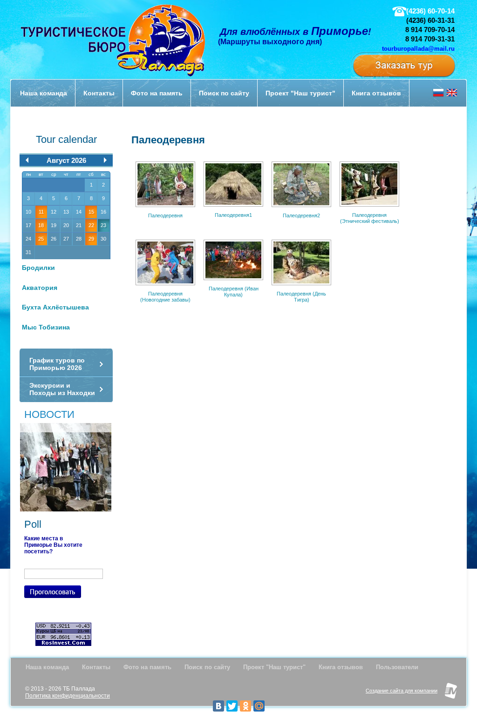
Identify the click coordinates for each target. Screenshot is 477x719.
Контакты (96, 667)
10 (28, 212)
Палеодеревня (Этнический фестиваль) (369, 218)
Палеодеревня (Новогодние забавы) (165, 297)
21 (79, 225)
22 (91, 225)
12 (53, 212)
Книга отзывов (341, 667)
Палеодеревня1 (233, 215)
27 (66, 239)
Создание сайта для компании (401, 690)
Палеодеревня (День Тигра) (301, 297)
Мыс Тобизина (46, 327)
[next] (105, 160)
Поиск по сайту (207, 667)
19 (53, 225)
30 (103, 239)
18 (41, 225)
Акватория (39, 287)
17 (28, 225)
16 (103, 212)
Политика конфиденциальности (67, 695)
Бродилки (38, 267)
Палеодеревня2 (301, 215)
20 (66, 225)
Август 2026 (66, 160)
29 (91, 239)
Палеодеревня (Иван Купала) (234, 292)
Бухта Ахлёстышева (55, 307)
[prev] (27, 160)
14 (79, 212)
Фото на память (147, 667)
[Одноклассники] (245, 706)
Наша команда (47, 667)
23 (103, 225)
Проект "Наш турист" (274, 667)
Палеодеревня (165, 215)
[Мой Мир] (259, 706)
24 (28, 239)
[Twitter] (232, 706)
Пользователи (397, 667)
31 (28, 252)
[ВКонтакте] (218, 706)
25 (41, 239)
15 (91, 212)
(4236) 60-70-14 (430, 11)
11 (41, 212)
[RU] (438, 96)
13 (66, 212)
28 (79, 239)
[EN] (451, 96)
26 (53, 239)
